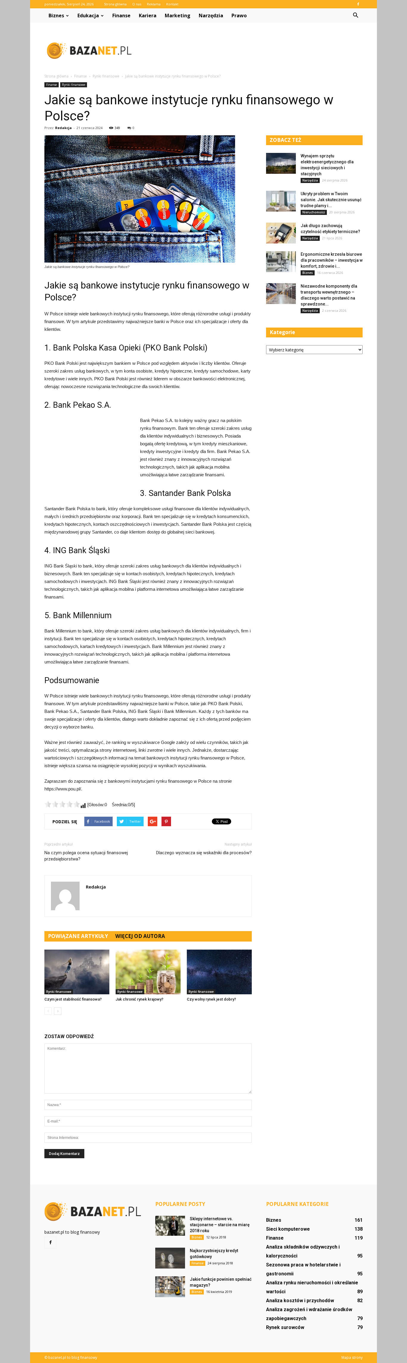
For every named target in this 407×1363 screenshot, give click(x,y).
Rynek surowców (285, 1327)
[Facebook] (358, 4)
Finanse (121, 15)
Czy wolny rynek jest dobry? (211, 999)
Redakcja (63, 127)
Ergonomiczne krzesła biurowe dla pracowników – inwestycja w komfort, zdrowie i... (332, 260)
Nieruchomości (313, 212)
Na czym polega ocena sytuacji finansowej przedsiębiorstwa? (86, 856)
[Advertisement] (254, 50)
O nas (136, 4)
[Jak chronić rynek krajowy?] (148, 972)
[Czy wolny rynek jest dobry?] (219, 972)
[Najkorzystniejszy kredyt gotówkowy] (170, 1258)
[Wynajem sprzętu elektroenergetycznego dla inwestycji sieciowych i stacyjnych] (281, 163)
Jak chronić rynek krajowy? (139, 999)
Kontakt (172, 4)
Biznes (56, 15)
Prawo (239, 15)
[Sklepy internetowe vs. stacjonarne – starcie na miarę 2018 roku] (170, 1226)
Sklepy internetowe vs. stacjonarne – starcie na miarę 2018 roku (220, 1224)
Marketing (177, 15)
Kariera (147, 15)
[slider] (62, 804)
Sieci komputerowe (288, 1229)
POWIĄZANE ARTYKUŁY (78, 936)
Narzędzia (211, 15)
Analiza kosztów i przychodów (300, 1300)
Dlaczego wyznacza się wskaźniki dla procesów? (204, 852)
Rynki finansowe (73, 85)
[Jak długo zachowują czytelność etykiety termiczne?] (281, 233)
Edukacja (88, 15)
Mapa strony (352, 1357)
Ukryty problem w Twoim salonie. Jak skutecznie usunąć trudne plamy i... (331, 199)
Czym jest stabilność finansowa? (73, 999)
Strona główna (115, 4)
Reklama (154, 4)
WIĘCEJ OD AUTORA (140, 936)
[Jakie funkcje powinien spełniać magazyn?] (170, 1286)
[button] (355, 15)
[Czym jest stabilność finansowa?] (76, 972)
